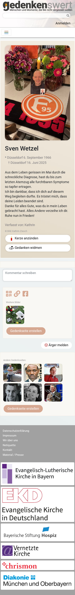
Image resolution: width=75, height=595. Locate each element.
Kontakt (7, 450)
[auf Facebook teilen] (25, 295)
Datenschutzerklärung (16, 430)
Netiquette (9, 445)
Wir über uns (10, 440)
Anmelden (63, 23)
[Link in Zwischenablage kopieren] (17, 295)
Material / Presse (13, 454)
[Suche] (67, 15)
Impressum (9, 435)
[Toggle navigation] (6, 32)
